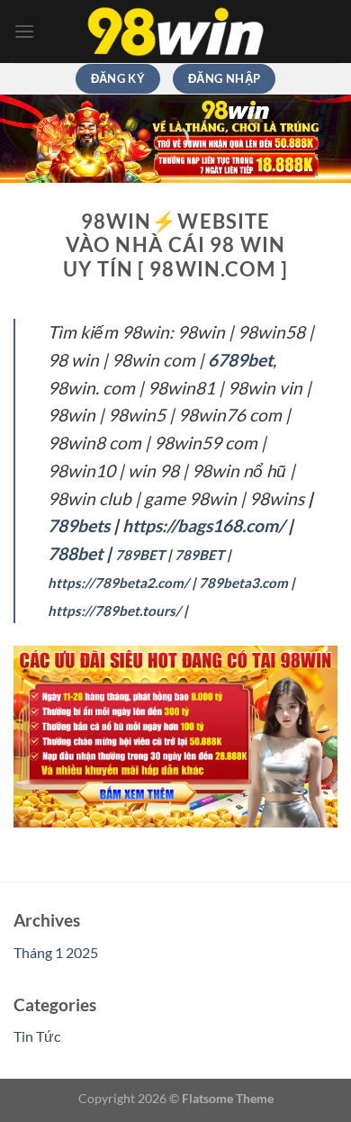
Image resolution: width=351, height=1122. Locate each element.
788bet (75, 553)
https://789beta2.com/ (118, 583)
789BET (140, 555)
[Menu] (24, 31)
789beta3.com (243, 583)
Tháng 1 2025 (56, 952)
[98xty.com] (176, 32)
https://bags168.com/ (203, 525)
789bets (79, 525)
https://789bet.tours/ (114, 610)
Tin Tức (37, 1036)
